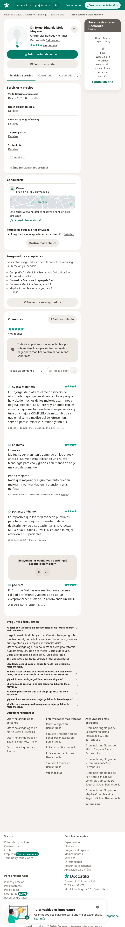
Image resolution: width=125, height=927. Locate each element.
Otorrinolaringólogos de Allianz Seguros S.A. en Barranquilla (100, 749)
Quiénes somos (13, 846)
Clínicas (69, 846)
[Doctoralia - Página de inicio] (8, 5)
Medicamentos (73, 854)
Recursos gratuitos (16, 897)
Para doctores (13, 886)
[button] (42, 54)
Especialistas (72, 842)
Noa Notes (15, 893)
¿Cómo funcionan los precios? (29, 167)
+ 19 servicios (16, 157)
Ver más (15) (54, 773)
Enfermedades (73, 862)
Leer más (39, 918)
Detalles (34, 98)
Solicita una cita (102, 81)
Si (38, 572)
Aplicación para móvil (77, 869)
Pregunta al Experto (76, 850)
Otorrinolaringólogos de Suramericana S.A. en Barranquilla (100, 763)
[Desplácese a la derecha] (78, 75)
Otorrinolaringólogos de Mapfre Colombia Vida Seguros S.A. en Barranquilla (102, 794)
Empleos (21, 854)
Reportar (60, 428)
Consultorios (46, 75)
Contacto (9, 850)
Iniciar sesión (74, 5)
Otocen (21, 188)
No (46, 572)
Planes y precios (14, 882)
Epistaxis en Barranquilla (61, 747)
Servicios (69, 858)
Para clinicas (12, 890)
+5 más (13, 292)
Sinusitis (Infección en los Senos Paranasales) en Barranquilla (61, 737)
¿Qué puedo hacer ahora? (25, 220)
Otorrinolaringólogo (36, 14)
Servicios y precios (21, 75)
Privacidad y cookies (16, 842)
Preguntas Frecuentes (78, 865)
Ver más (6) (92, 804)
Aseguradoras (67, 75)
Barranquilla (42, 191)
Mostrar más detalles (44, 244)
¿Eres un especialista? (101, 5)
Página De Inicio (13, 14)
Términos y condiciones (18, 858)
